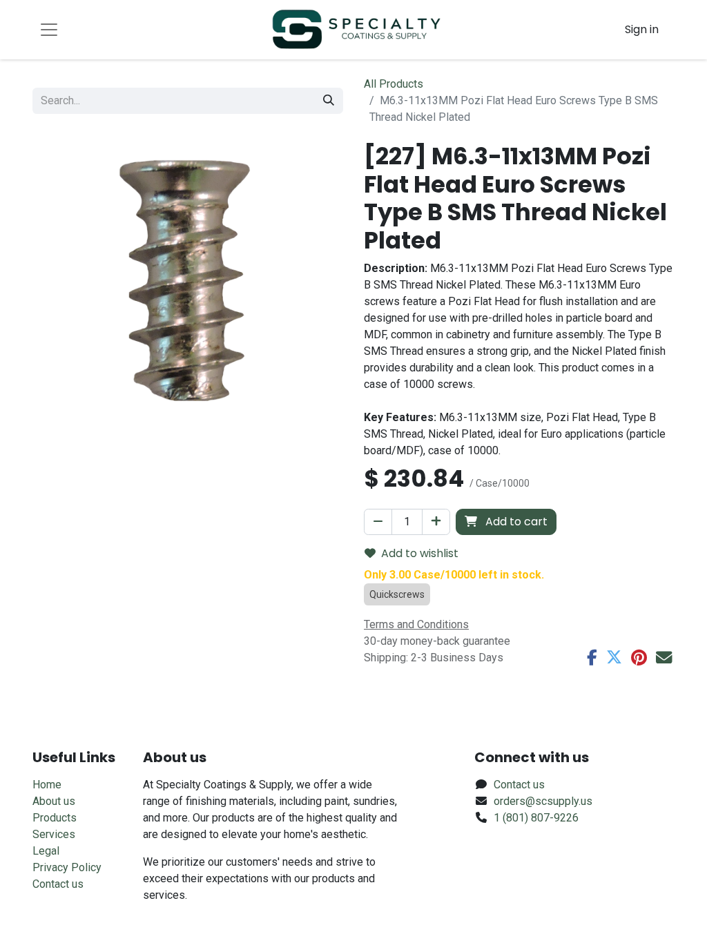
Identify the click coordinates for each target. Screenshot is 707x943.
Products (54, 817)
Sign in (642, 29)
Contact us (58, 884)
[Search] (328, 101)
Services (53, 834)
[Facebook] (592, 657)
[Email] (664, 657)
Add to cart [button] (515, 521)
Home (46, 784)
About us (53, 801)
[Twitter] (614, 657)
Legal (45, 850)
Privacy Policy (66, 867)
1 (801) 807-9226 (536, 817)
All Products (393, 83)
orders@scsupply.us (543, 801)
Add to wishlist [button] (419, 553)
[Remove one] (378, 522)
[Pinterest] (639, 657)
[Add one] (436, 522)
